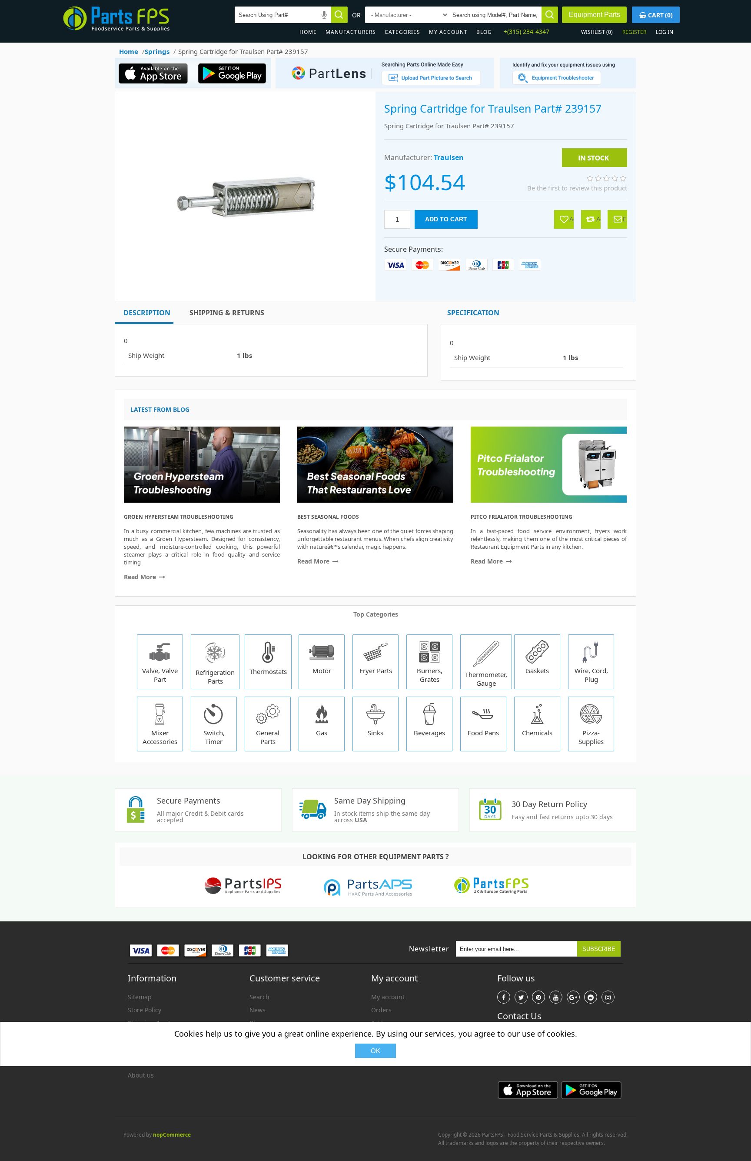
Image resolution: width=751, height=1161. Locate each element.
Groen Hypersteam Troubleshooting (178, 516)
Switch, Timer (214, 737)
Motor (321, 670)
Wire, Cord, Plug (591, 675)
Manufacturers (351, 32)
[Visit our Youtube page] (556, 997)
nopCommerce (172, 1134)
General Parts (267, 737)
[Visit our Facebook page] (504, 997)
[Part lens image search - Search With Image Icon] (382, 86)
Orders (381, 1010)
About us (141, 1075)
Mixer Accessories (160, 737)
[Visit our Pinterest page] (538, 997)
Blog (484, 32)
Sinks (375, 732)
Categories (402, 32)
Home (308, 32)
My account (448, 32)
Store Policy (144, 1010)
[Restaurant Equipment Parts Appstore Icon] (156, 86)
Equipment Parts (594, 14)
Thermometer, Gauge (486, 678)
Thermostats (268, 671)
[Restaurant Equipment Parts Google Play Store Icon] (234, 86)
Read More (141, 577)
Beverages (429, 732)
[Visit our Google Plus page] (573, 997)
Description (146, 312)
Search (259, 997)
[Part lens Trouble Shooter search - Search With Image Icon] (568, 86)
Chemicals (537, 732)
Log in (664, 32)
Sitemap (140, 997)
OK (375, 1050)
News (257, 1010)
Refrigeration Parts (215, 676)
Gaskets (537, 670)
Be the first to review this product (577, 187)
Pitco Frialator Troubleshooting (521, 516)
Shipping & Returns (226, 312)
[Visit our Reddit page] (591, 997)
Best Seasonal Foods (328, 516)
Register (634, 32)
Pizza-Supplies (591, 737)
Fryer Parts (375, 670)
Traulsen (449, 157)
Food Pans (483, 732)
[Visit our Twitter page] (521, 997)
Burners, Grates (429, 675)
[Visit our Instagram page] (608, 997)
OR (356, 15)
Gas (321, 732)
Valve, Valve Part (160, 675)
